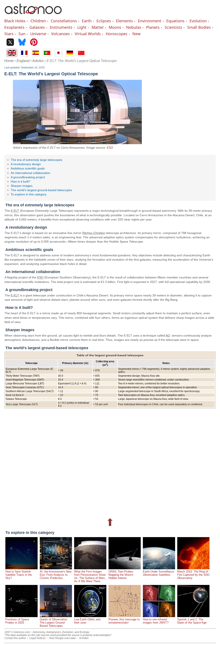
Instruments (61, 27)
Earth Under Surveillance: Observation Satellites (159, 573)
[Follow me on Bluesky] (22, 42)
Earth (87, 20)
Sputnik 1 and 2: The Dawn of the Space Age (191, 621)
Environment (149, 20)
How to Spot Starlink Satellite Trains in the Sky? (18, 575)
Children (38, 20)
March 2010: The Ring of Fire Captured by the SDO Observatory (193, 575)
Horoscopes (116, 33)
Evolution (198, 20)
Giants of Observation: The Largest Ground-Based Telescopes (54, 622)
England (23, 61)
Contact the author (15, 638)
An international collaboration (30, 173)
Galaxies (37, 27)
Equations (175, 20)
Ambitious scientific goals (28, 168)
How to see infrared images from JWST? (155, 621)
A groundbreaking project (28, 177)
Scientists (173, 27)
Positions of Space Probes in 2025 (17, 621)
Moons (115, 27)
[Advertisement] (110, 461)
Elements (124, 20)
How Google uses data (62, 638)
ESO (110, 147)
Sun (21, 33)
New (136, 33)
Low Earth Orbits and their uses (87, 621)
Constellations (64, 20)
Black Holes (15, 20)
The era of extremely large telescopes (36, 160)
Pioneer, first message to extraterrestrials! (124, 621)
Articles (38, 61)
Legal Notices (37, 638)
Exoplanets (14, 27)
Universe (38, 33)
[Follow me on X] (10, 42)
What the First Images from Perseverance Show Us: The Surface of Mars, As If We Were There (90, 576)
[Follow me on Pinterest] (34, 42)
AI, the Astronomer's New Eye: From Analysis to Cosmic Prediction (55, 575)
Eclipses (103, 20)
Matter (98, 27)
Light (82, 27)
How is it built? (20, 181)
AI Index (84, 638)
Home (9, 61)
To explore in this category (28, 194)
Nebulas (133, 27)
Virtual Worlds (88, 33)
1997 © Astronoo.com (17, 632)
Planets (153, 27)
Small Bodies (199, 27)
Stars (9, 33)
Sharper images (21, 185)
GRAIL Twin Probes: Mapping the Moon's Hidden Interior (121, 575)
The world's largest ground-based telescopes (41, 190)
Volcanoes (60, 33)
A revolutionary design (26, 164)
